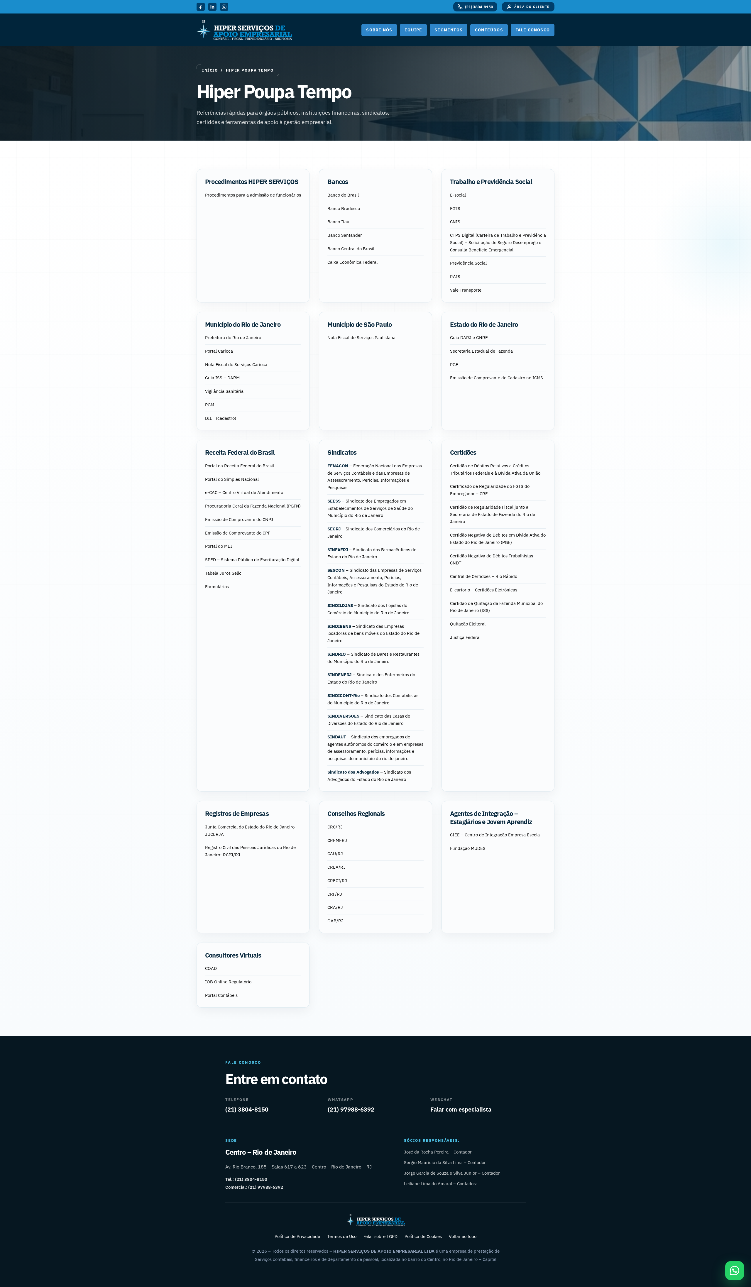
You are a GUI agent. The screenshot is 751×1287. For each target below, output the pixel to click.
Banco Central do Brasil (350, 248)
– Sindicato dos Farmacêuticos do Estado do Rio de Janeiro (371, 553)
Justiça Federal (465, 637)
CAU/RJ (335, 853)
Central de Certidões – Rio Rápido (483, 576)
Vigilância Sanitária (224, 391)
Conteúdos (489, 30)
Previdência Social (468, 263)
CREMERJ (337, 840)
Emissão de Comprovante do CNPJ (239, 519)
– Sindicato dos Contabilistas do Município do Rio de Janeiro (372, 699)
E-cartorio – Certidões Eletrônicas (483, 590)
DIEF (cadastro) (220, 418)
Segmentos (448, 30)
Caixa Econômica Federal (352, 262)
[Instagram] (224, 7)
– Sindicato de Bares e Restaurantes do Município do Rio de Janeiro (373, 657)
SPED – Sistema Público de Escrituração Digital (252, 559)
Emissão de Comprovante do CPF (237, 533)
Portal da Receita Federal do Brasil (239, 466)
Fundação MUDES (468, 848)
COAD (211, 968)
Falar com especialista (460, 1109)
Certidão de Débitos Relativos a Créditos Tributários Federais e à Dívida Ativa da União (495, 469)
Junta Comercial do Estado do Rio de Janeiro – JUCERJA (251, 830)
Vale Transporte (465, 290)
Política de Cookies (423, 1236)
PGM (209, 404)
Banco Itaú (338, 221)
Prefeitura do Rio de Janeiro (233, 337)
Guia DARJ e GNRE (469, 337)
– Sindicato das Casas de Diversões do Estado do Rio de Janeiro (368, 719)
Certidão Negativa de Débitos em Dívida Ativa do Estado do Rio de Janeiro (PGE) (498, 538)
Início (210, 70)
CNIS (455, 221)
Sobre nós (379, 30)
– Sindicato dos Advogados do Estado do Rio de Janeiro (369, 775)
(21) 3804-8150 (246, 1109)
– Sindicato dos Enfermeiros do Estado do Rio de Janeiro (371, 678)
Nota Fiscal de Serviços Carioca (236, 364)
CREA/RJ (336, 867)
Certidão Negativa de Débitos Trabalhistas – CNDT (493, 559)
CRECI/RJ (337, 880)
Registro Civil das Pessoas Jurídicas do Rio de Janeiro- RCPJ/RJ (250, 851)
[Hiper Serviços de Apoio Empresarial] (244, 30)
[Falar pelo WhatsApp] (734, 1270)
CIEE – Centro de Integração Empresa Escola (495, 835)
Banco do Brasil (343, 195)
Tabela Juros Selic (223, 573)
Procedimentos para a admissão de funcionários (253, 195)
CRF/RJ (334, 894)
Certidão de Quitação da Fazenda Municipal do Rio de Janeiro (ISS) (496, 607)
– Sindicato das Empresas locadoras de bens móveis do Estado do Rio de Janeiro (373, 633)
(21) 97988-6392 (351, 1109)
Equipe (413, 30)
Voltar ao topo (462, 1236)
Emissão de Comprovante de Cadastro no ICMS (496, 377)
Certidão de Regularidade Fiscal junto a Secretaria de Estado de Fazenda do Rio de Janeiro (492, 514)
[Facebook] (201, 7)
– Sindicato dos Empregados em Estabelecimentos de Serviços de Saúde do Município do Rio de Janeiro (370, 508)
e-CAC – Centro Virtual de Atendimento (244, 492)
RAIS (455, 276)
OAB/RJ (335, 921)
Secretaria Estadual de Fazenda (481, 351)
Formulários (217, 586)
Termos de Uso (341, 1236)
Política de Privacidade (297, 1236)
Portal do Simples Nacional (232, 479)
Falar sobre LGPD (380, 1236)
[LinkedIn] (212, 7)
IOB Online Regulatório (228, 982)
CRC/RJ (335, 827)
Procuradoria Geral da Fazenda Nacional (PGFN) (253, 506)
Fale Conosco (532, 30)
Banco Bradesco (343, 208)
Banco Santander (344, 235)
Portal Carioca (219, 351)
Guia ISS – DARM (222, 377)
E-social (458, 195)
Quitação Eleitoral (468, 624)
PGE (454, 364)
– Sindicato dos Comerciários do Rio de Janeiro (373, 532)
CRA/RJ (335, 907)
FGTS (455, 208)
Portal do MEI (218, 546)
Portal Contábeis (221, 995)
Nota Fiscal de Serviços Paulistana (361, 337)
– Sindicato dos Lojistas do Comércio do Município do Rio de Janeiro (368, 609)
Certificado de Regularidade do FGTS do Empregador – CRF (490, 489)
